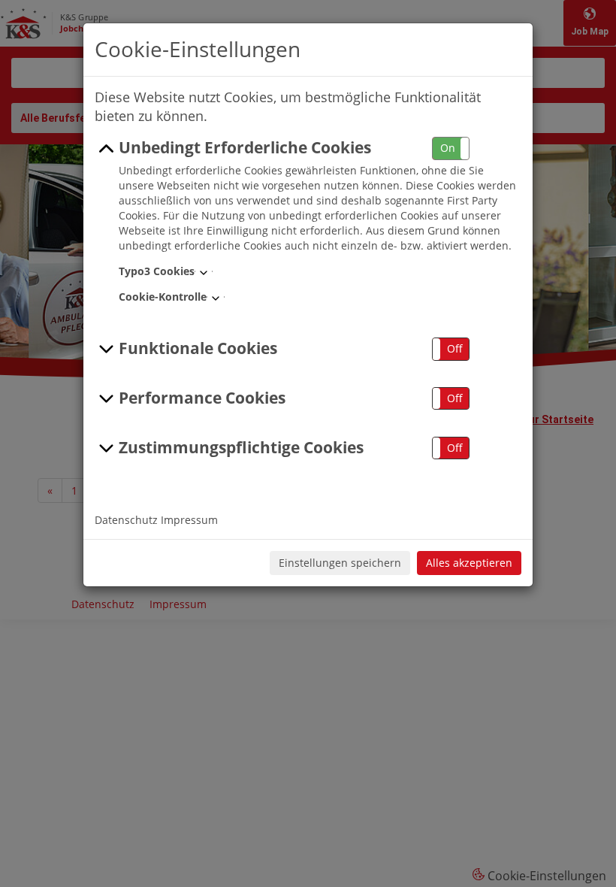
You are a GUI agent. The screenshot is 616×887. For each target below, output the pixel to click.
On (447, 148)
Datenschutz (126, 520)
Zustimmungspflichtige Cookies (241, 447)
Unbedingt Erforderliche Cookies (245, 147)
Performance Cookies (202, 397)
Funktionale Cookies (198, 348)
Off (455, 348)
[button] (451, 148)
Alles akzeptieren (469, 563)
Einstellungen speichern (340, 563)
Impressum (189, 520)
